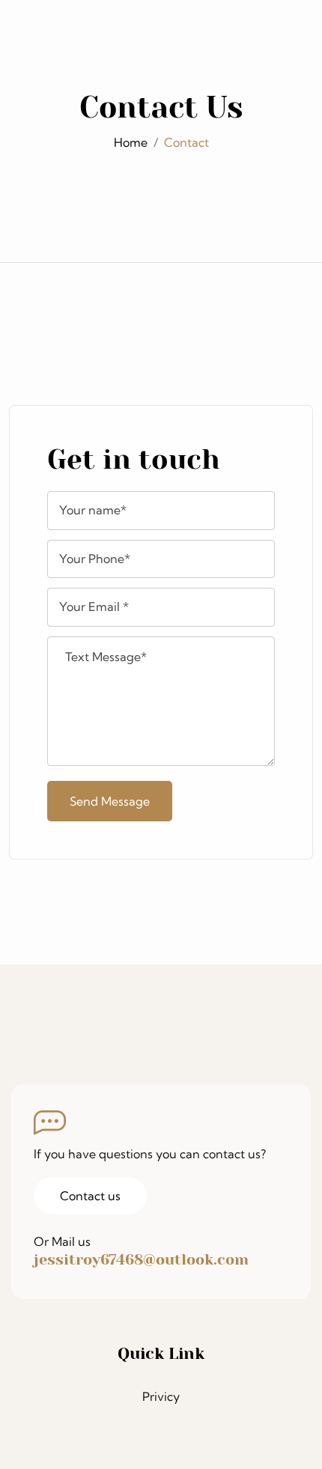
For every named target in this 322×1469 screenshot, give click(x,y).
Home (131, 142)
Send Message (110, 801)
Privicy (161, 1396)
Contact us (90, 1195)
